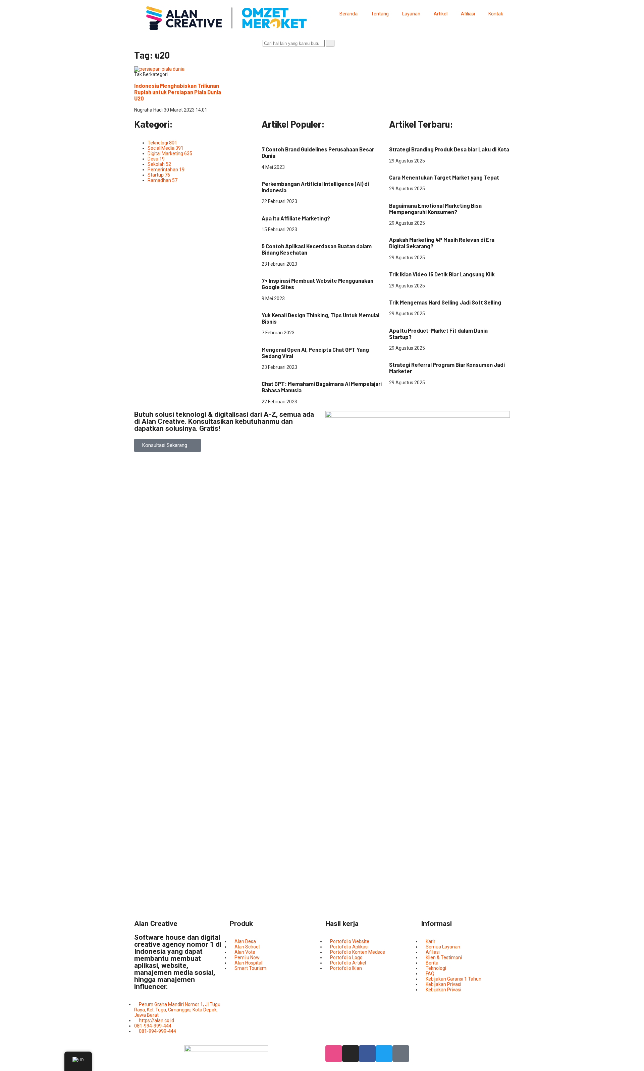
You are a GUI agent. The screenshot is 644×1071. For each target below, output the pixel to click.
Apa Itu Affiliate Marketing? (296, 218)
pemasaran (401, 166)
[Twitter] (384, 1053)
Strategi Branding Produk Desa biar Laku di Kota (449, 149)
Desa (394, 138)
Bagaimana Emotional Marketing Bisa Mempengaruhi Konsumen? (435, 208)
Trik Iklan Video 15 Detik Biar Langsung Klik (442, 274)
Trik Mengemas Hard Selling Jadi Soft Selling (445, 302)
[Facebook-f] (367, 1053)
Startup (306, 304)
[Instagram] (350, 1053)
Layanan (411, 13)
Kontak (495, 13)
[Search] (330, 43)
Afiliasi (468, 13)
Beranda (348, 13)
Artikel (440, 13)
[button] (167, 445)
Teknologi (272, 172)
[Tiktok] (400, 1053)
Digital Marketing (279, 138)
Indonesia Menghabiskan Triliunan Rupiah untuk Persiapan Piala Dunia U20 (177, 92)
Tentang (380, 13)
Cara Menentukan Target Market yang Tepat (444, 177)
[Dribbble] (333, 1053)
